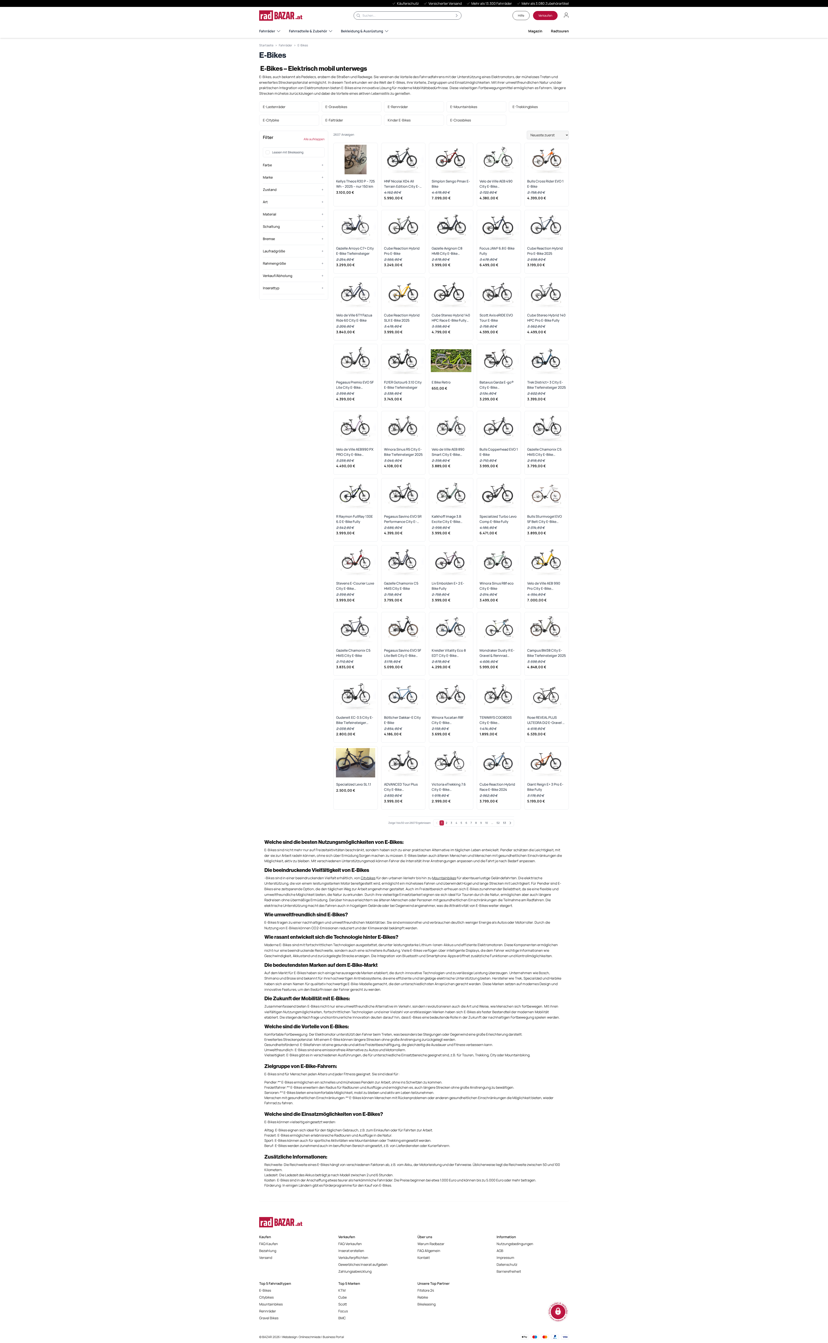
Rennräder (267, 1311)
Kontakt (423, 1257)
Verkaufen (545, 15)
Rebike (422, 1297)
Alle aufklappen (314, 139)
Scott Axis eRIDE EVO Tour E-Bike (496, 318)
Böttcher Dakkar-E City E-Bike (402, 720)
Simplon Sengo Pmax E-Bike (451, 184)
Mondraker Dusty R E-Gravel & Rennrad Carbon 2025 (497, 653)
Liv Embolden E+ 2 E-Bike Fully (448, 586)
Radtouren (560, 31)
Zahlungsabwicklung (355, 1271)
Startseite (266, 45)
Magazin (535, 31)
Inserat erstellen (351, 1250)
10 (486, 823)
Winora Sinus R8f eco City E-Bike (497, 586)
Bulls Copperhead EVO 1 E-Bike (499, 452)
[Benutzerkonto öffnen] (566, 15)
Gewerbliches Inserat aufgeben (363, 1264)
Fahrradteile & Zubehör (308, 31)
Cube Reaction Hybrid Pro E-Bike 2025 (545, 251)
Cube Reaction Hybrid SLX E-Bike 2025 (402, 318)
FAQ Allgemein (428, 1250)
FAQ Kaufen (268, 1243)
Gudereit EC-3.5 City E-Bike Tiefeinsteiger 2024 (354, 720)
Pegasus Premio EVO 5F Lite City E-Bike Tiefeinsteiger (355, 385)
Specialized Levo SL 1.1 (353, 784)
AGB (500, 1250)
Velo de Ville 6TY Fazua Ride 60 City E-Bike (354, 318)
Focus (343, 1311)
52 (498, 823)
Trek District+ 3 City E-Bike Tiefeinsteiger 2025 (546, 385)
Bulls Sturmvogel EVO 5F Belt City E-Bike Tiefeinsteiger (544, 519)
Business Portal (333, 1337)
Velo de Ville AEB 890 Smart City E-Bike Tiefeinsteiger (448, 452)
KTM (341, 1290)
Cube (342, 1297)
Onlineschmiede (310, 1337)
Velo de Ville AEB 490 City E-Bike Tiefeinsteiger (496, 184)
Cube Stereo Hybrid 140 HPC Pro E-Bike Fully (546, 318)
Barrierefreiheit (509, 1271)
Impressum (505, 1257)
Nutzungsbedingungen (515, 1243)
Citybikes (266, 1297)
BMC (342, 1318)
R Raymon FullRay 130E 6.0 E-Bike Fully (354, 519)
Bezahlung (267, 1250)
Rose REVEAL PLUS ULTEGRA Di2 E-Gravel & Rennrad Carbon (546, 720)
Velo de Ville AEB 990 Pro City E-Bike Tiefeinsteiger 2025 (543, 586)
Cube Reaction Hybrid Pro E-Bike (402, 251)
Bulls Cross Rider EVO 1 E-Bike (545, 184)
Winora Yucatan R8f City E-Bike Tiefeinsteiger (447, 720)
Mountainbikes (271, 1304)
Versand (265, 1257)
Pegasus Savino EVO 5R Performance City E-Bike (403, 519)
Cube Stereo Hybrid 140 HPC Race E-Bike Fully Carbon (451, 318)
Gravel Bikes (268, 1318)
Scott (342, 1304)
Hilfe (521, 15)
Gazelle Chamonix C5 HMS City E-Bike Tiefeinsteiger (544, 452)
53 (504, 823)
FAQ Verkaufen (350, 1243)
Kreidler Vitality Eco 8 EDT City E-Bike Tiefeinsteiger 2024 (449, 653)
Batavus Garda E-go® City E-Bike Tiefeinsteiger (497, 385)
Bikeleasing (426, 1304)
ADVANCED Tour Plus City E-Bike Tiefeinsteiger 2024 (401, 787)
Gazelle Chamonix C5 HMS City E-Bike (401, 586)
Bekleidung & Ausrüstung (362, 31)
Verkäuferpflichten (353, 1257)
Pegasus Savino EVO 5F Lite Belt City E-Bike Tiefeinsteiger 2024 (402, 653)
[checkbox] (268, 152)
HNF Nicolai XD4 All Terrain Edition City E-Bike (401, 184)
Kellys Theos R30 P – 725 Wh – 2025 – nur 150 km (355, 184)
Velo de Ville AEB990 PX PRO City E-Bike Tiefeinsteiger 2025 (354, 452)
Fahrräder (267, 31)
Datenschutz (507, 1264)
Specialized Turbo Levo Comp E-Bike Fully (498, 519)
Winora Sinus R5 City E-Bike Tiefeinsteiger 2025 (403, 452)
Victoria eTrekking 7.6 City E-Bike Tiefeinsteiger (449, 787)
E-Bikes (303, 45)
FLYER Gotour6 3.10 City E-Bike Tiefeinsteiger (403, 385)
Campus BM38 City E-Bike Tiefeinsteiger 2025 (546, 653)
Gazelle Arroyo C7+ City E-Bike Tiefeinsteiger (355, 251)
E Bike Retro (441, 382)
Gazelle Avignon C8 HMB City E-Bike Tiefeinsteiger (447, 251)
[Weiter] (510, 823)
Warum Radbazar (430, 1243)
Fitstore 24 (425, 1290)
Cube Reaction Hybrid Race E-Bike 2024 (497, 787)
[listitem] (289, 106)
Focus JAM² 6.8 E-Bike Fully (497, 251)
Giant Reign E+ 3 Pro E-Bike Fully (545, 787)
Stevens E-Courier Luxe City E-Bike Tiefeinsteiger (355, 586)
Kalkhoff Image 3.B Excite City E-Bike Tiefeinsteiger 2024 (447, 519)
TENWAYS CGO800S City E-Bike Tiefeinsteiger (496, 720)
